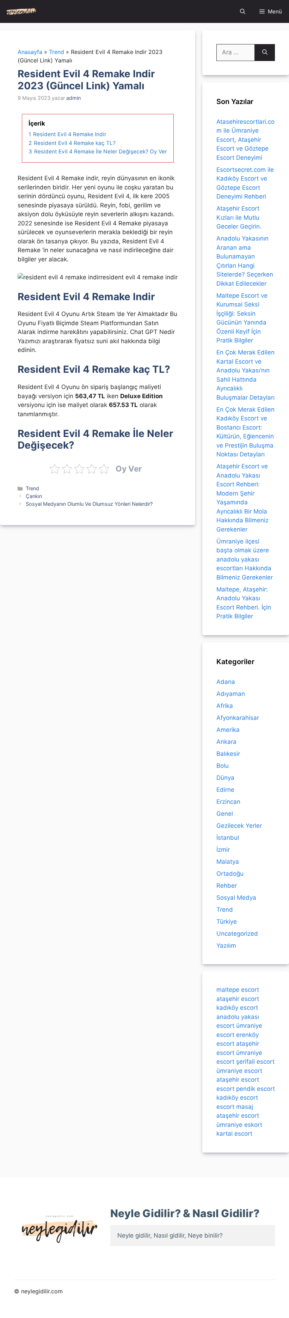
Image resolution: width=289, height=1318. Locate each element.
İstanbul (227, 837)
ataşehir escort (237, 998)
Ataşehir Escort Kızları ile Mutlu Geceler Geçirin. (239, 217)
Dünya (225, 777)
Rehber (226, 885)
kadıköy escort (237, 1007)
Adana (225, 681)
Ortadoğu (230, 873)
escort (225, 1088)
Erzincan (228, 801)
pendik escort (255, 1088)
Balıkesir (228, 753)
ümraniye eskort (239, 1124)
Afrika (224, 705)
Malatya (227, 861)
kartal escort (234, 1133)
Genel (224, 813)
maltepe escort (237, 989)
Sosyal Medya (236, 897)
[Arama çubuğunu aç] (242, 11)
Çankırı (34, 496)
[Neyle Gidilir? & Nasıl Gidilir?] (21, 11)
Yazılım (226, 945)
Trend (32, 488)
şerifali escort (255, 1061)
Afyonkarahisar (237, 717)
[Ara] (265, 52)
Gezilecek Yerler (239, 825)
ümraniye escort (239, 1070)
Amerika (228, 729)
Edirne (225, 789)
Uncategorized (237, 933)
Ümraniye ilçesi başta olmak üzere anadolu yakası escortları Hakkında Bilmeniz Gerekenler (244, 559)
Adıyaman (230, 693)
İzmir (223, 849)
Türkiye (226, 921)
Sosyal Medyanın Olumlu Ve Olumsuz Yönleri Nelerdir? (89, 504)
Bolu (222, 765)
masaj (244, 1106)
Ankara (226, 741)
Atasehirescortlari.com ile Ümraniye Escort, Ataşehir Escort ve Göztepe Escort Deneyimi (245, 139)
